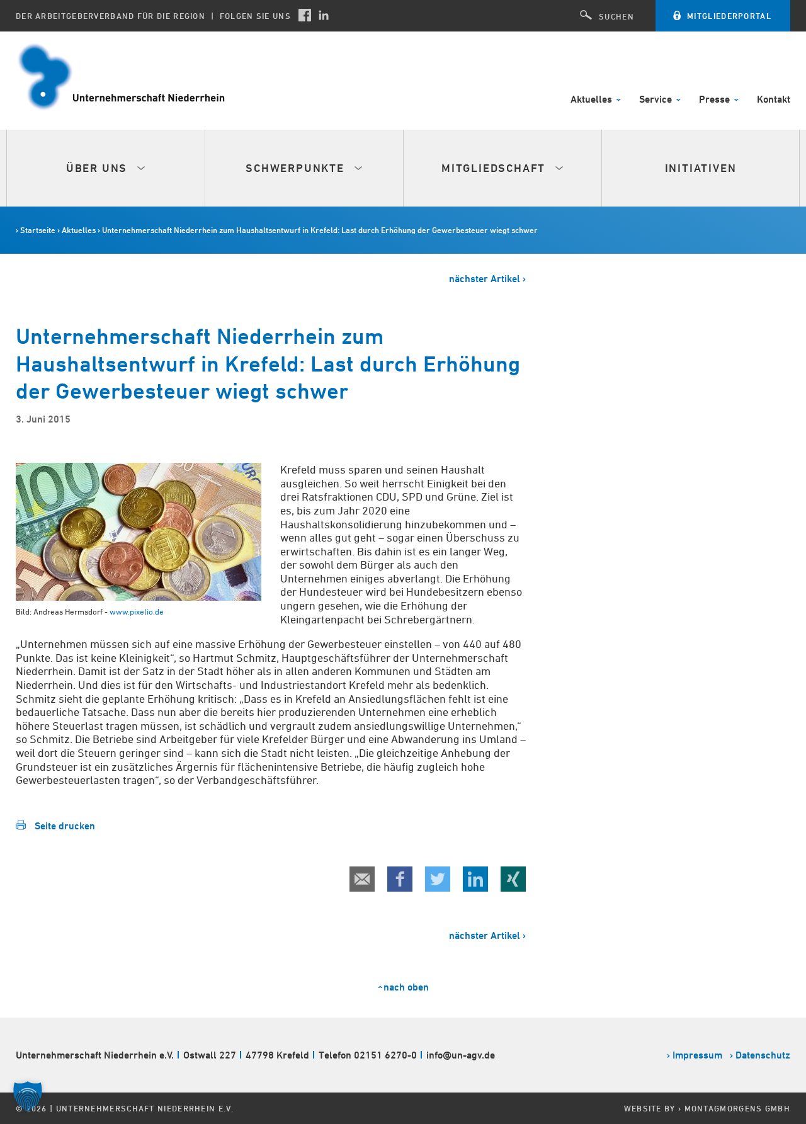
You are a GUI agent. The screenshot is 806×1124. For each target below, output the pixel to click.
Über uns (98, 167)
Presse (715, 99)
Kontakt (773, 99)
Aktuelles (592, 99)
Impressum (697, 1055)
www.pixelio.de (137, 611)
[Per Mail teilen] (362, 879)
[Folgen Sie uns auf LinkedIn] (323, 15)
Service (656, 99)
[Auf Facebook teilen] (399, 879)
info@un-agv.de (460, 1055)
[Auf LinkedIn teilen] (475, 879)
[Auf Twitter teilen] (437, 879)
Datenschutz (762, 1055)
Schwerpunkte (297, 167)
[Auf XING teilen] (513, 879)
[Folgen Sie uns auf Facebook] (304, 15)
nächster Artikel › (487, 279)
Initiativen (701, 167)
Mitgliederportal (729, 16)
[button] (27, 1096)
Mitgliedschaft (495, 167)
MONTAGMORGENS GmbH (737, 1108)
